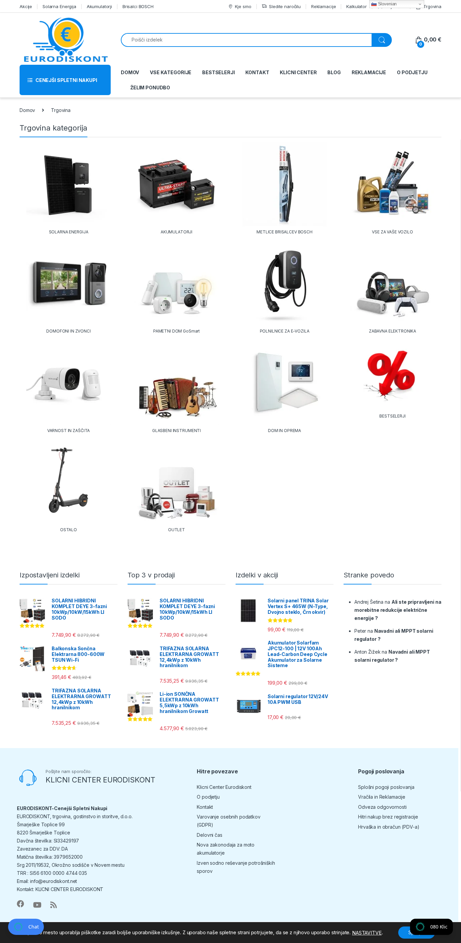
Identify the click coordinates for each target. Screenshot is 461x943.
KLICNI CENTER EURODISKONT (100, 779)
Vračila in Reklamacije (381, 797)
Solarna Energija (59, 6)
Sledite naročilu (285, 6)
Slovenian (387, 3)
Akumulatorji (99, 6)
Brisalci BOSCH (138, 6)
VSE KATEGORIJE (170, 72)
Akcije (26, 6)
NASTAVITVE (367, 933)
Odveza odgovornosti (382, 807)
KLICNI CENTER (298, 72)
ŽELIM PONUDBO (150, 87)
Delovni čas (209, 835)
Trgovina (432, 6)
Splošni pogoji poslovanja (386, 787)
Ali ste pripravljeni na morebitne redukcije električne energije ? (397, 610)
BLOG (334, 72)
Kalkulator (356, 6)
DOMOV (130, 72)
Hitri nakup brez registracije (388, 817)
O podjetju (208, 797)
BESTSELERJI (218, 72)
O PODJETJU (412, 72)
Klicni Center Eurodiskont (224, 787)
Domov (27, 110)
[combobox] (246, 40)
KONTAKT (257, 72)
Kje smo (243, 6)
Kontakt (205, 807)
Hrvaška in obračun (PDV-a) (388, 827)
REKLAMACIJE (369, 72)
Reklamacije (323, 6)
